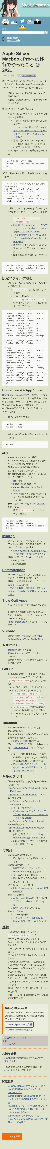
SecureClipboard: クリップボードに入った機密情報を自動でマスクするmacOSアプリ (27, 1089)
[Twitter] (22, 22)
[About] (6, 22)
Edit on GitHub (29, 75)
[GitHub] (37, 22)
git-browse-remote (17, 677)
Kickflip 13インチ (21, 858)
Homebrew (7, 395)
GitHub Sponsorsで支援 (19, 1024)
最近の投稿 (12, 38)
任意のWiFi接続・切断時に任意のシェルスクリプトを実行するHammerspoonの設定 (27, 591)
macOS (11, 1044)
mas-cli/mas (21, 395)
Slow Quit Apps (14, 600)
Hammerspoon (13, 570)
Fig (15, 480)
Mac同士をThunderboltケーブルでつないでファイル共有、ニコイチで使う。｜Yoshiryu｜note (30, 228)
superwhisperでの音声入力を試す (24, 1116)
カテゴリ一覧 (13, 40)
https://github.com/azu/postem (22, 794)
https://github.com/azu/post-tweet (24, 788)
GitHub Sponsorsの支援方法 (19, 1030)
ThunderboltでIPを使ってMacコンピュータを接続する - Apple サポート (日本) (30, 238)
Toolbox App (14, 650)
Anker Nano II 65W (22, 898)
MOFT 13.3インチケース (25, 868)
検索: (4, 29)
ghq (10, 687)
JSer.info (8, 1070)
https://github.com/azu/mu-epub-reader (27, 821)
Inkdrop (8, 536)
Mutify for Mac (20, 741)
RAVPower (18, 908)
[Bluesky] (30, 22)
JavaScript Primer (13, 1058)
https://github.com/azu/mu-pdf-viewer (26, 828)
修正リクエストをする (15, 1038)
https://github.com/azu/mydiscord (24, 801)
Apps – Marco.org (16, 622)
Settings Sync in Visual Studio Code (25, 639)
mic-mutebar (20, 747)
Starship (42, 503)
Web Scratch (35, 4)
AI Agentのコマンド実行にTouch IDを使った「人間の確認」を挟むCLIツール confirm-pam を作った (27, 1109)
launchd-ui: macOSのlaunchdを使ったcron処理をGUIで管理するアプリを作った (27, 1099)
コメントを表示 (12, 1136)
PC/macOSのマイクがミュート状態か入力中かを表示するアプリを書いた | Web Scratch (30, 767)
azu (14, 22)
